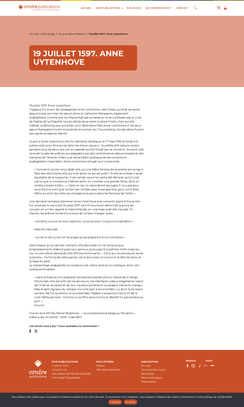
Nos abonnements (108, 369)
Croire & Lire (59, 369)
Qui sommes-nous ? (159, 7)
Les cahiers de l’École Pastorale (71, 373)
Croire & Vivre (60, 365)
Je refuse (130, 402)
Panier (100, 365)
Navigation (149, 361)
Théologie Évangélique (66, 377)
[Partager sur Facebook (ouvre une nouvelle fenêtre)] (30, 331)
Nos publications (108, 7)
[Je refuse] (240, 400)
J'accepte (115, 402)
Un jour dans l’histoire (71, 33)
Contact (182, 7)
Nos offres (105, 361)
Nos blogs (134, 7)
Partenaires (148, 381)
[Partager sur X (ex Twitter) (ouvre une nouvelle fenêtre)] (36, 331)
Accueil (86, 7)
